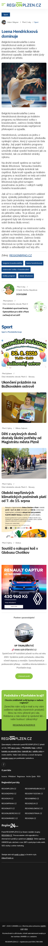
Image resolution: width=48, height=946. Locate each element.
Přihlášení (12, 776)
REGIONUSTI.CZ (8, 808)
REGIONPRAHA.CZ (9, 803)
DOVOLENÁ (21, 294)
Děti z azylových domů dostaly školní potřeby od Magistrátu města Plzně (21, 437)
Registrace (21, 776)
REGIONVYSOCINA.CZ (34, 794)
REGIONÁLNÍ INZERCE (24, 725)
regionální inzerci (7, 758)
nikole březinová (26, 276)
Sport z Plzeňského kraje (12, 332)
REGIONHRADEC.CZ (10, 818)
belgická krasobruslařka (12, 263)
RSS (38, 776)
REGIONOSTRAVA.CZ (33, 813)
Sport (6, 14)
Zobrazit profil (24, 676)
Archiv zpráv (31, 776)
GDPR (43, 926)
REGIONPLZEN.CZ (9, 789)
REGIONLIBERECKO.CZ (11, 813)
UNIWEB (29, 839)
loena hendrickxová (34, 263)
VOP (21, 929)
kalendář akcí (27, 751)
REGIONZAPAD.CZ (9, 794)
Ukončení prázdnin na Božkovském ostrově (19, 384)
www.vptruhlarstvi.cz (25, 649)
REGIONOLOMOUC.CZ (34, 808)
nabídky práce (38, 751)
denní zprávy (15, 748)
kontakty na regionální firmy (11, 751)
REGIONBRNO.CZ (20, 255)
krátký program (9, 276)
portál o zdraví (19, 855)
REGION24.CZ (30, 818)
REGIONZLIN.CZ (31, 803)
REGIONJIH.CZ (7, 799)
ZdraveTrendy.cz (7, 858)
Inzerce (4, 776)
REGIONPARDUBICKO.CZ (35, 789)
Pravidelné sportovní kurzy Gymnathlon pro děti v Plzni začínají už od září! (16, 311)
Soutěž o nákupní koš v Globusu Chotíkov (20, 550)
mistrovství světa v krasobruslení (16, 269)
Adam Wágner (13, 22)
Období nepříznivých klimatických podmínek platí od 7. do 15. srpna (24, 496)
